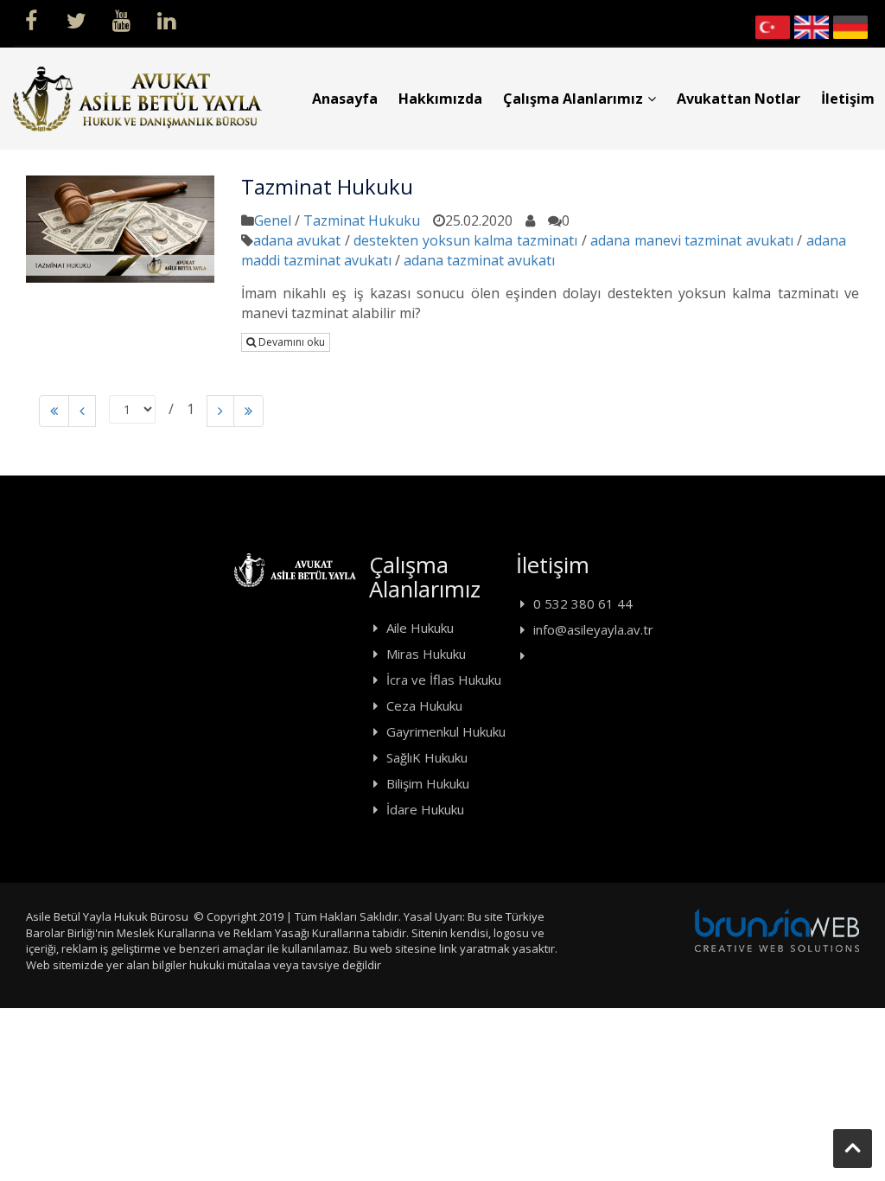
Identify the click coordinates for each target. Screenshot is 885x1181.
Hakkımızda (440, 98)
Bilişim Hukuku (427, 783)
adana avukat (297, 240)
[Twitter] (76, 19)
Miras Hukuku (426, 653)
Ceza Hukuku (424, 705)
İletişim (848, 98)
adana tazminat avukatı (479, 260)
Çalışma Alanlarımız (573, 98)
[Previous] (54, 411)
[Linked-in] (166, 19)
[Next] (220, 411)
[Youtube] (121, 19)
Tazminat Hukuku (361, 220)
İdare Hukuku (425, 809)
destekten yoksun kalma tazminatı (465, 240)
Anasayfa (345, 98)
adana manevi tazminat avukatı (691, 240)
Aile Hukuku (420, 627)
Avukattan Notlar (738, 98)
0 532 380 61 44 (583, 603)
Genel (272, 220)
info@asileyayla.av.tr (593, 629)
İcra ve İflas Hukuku (443, 679)
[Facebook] (31, 19)
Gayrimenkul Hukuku (446, 731)
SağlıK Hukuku (427, 757)
